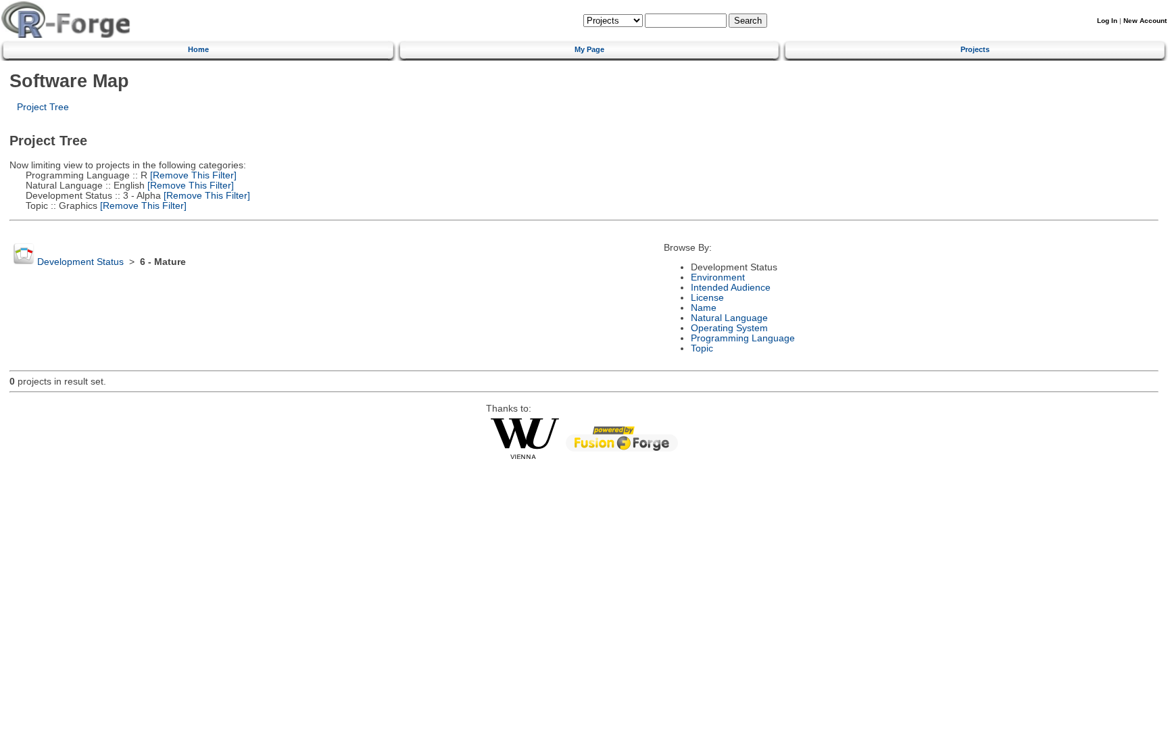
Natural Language (729, 318)
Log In (1107, 20)
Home (198, 49)
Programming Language (743, 338)
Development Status (80, 262)
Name (703, 308)
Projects (975, 49)
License (707, 298)
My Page (589, 49)
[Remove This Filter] (192, 175)
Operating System (729, 328)
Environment (718, 277)
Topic (702, 348)
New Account (1145, 20)
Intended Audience (731, 288)
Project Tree (43, 107)
